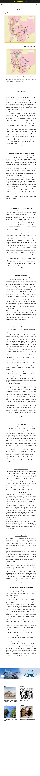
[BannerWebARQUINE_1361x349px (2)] (20, 678)
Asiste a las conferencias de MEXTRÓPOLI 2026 (20, 1)
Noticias (5, 686)
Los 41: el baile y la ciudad (25, 700)
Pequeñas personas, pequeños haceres (27, 719)
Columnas (22, 686)
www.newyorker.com (19, 81)
